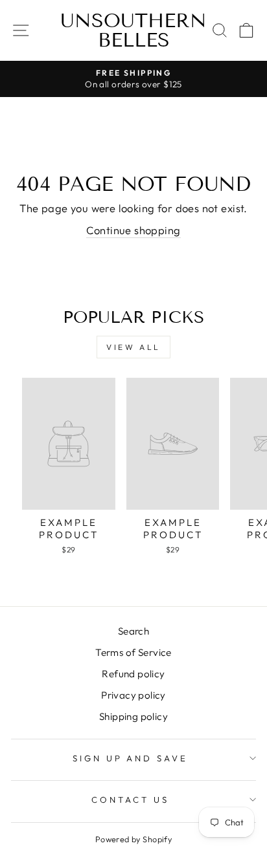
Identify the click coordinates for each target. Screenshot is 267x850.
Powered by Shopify (133, 839)
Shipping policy (133, 716)
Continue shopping (133, 230)
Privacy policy (133, 695)
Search (133, 631)
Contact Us (130, 799)
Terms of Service (133, 652)
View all (133, 347)
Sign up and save (131, 758)
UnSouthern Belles (133, 30)
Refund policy (133, 674)
